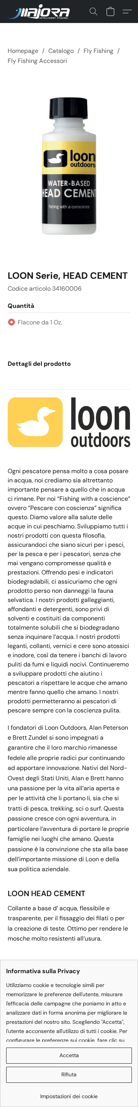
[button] (39, 11)
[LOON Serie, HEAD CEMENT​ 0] (69, 166)
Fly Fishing (98, 51)
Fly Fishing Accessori (37, 61)
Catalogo (61, 51)
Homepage (23, 51)
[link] (69, 1093)
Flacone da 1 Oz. (40, 322)
